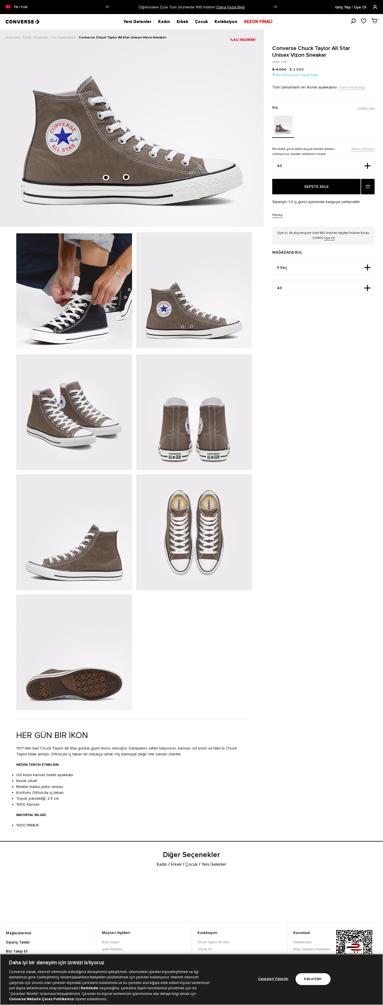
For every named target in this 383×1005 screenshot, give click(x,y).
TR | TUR (20, 7)
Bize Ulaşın (110, 942)
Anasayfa (13, 37)
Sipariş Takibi (17, 942)
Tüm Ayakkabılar (64, 37)
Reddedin (89, 988)
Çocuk (201, 21)
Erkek (182, 21)
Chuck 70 (204, 949)
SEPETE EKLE (316, 187)
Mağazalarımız (18, 933)
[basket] (374, 20)
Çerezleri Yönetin (273, 979)
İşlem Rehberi (112, 949)
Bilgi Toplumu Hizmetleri (312, 949)
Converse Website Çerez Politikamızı (42, 999)
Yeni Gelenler (137, 21)
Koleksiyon (225, 21)
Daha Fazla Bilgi (257, 7)
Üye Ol (329, 238)
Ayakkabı (41, 37)
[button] (108, 7)
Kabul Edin (313, 979)
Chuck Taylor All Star (213, 942)
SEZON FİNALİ (258, 21)
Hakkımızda (302, 942)
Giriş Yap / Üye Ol (351, 7)
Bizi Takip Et (17, 951)
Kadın (164, 21)
